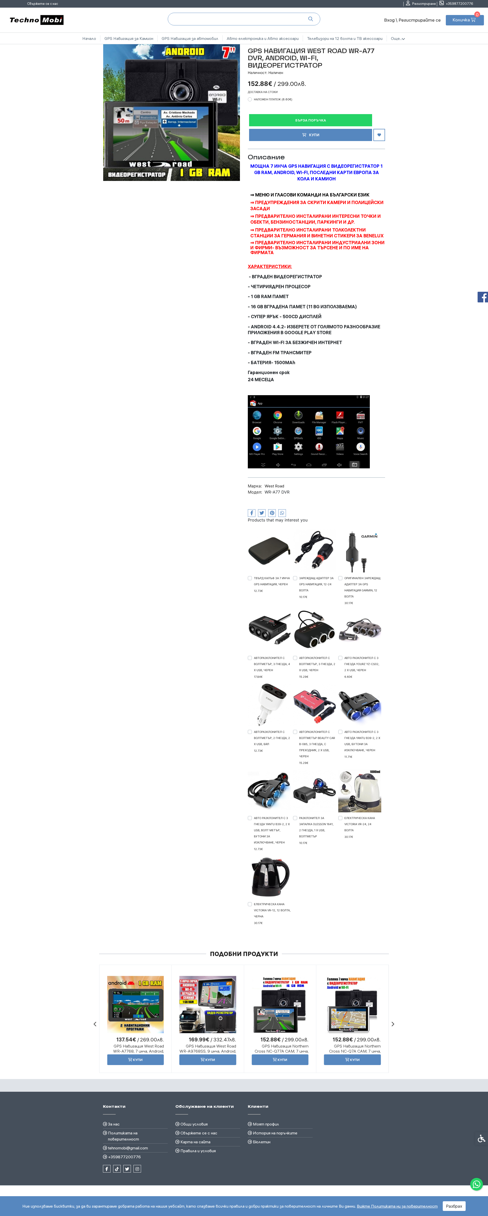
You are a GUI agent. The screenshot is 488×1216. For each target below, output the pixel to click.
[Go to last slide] (95, 1024)
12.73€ (258, 591)
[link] (476, 1184)
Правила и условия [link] (198, 1150)
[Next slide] (393, 1024)
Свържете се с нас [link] (42, 4)
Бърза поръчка (310, 120)
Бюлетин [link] (261, 1141)
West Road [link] (274, 485)
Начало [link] (89, 38)
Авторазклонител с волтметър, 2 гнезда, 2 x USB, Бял (272, 738)
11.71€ (348, 757)
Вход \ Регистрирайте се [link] (412, 20)
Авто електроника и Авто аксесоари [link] (263, 38)
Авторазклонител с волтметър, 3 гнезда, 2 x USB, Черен (317, 664)
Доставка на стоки (263, 92)
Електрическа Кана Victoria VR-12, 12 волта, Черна (272, 910)
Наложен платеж (273, 99)
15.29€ (303, 677)
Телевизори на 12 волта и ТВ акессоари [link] (345, 38)
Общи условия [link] (194, 1124)
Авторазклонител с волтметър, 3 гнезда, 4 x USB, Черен (272, 664)
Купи (313, 135)
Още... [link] (396, 38)
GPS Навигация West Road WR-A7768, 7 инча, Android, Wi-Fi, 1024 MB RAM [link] (138, 1051)
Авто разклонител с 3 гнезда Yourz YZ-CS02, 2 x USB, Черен (361, 664)
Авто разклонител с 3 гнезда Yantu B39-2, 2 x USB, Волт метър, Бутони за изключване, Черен (272, 830)
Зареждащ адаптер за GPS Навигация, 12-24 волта (316, 584)
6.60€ (348, 677)
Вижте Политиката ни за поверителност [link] (397, 1206)
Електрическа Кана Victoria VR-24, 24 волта (359, 824)
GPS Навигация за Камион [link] (128, 38)
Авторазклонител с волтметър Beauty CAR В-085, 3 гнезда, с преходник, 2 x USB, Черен (317, 744)
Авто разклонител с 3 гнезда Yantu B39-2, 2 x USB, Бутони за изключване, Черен (362, 741)
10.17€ (303, 597)
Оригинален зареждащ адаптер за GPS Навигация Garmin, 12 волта (362, 587)
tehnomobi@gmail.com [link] (128, 1147)
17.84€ (258, 677)
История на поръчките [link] (275, 1132)
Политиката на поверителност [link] (123, 1136)
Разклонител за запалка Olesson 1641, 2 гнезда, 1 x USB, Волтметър (316, 827)
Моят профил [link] (266, 1124)
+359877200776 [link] (124, 1156)
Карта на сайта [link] (195, 1141)
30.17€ (348, 603)
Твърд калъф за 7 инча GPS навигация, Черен (272, 581)
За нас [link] (114, 1124)
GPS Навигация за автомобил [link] (190, 38)
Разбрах (454, 1206)
